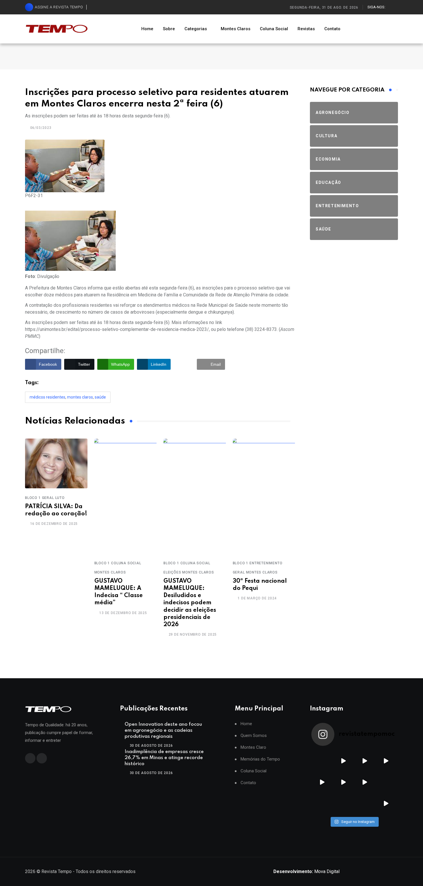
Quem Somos (254, 735)
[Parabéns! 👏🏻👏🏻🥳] (364, 803)
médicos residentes (47, 397)
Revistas (306, 28)
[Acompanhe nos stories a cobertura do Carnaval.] (386, 803)
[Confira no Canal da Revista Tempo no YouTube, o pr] (364, 782)
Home (147, 28)
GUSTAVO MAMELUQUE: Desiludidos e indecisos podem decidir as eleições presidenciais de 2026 (189, 603)
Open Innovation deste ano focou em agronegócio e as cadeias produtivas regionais (163, 730)
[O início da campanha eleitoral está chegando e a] (386, 761)
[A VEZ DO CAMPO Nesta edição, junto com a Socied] (386, 782)
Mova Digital (306, 871)
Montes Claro (253, 747)
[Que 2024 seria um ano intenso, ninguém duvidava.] (343, 803)
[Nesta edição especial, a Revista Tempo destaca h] (322, 761)
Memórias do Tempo (260, 759)
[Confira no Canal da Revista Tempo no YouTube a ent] (343, 761)
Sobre (169, 28)
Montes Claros (235, 28)
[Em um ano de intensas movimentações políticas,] (322, 803)
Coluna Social (274, 28)
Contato (332, 28)
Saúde (100, 397)
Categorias (195, 28)
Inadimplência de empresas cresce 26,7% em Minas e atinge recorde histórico (164, 757)
